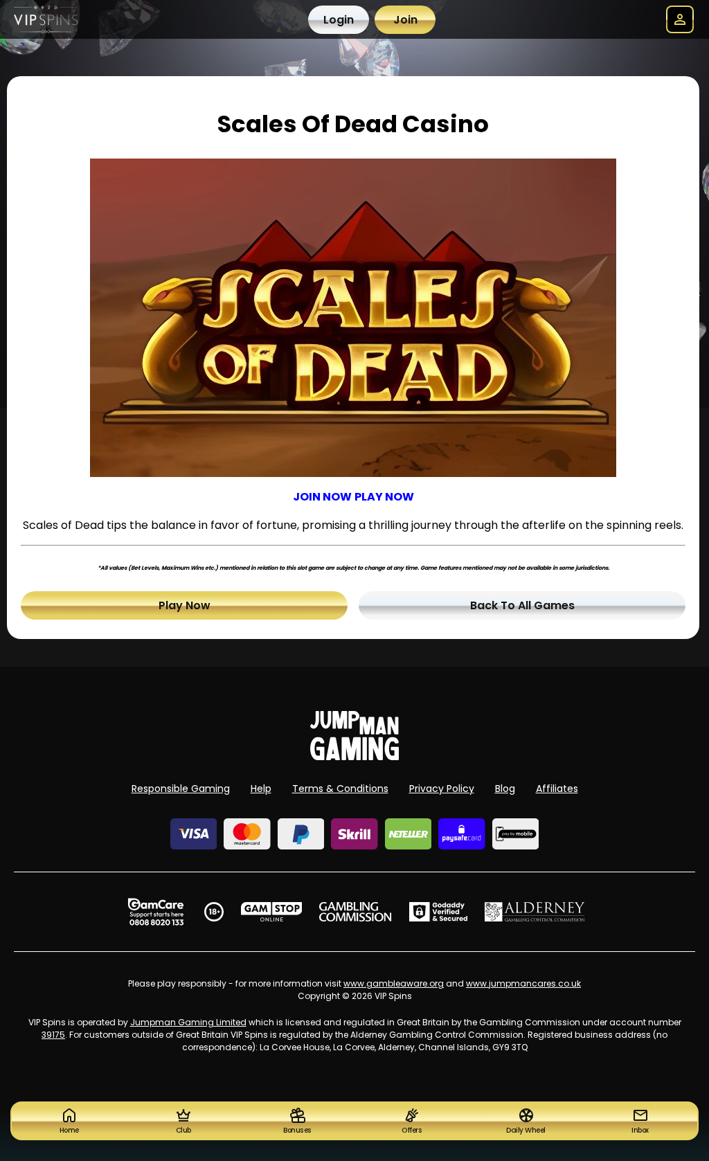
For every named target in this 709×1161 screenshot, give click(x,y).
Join (405, 20)
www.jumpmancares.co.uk (523, 983)
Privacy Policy (441, 788)
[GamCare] (156, 911)
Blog (505, 788)
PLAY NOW (384, 497)
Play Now (184, 605)
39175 (53, 1035)
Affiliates (557, 788)
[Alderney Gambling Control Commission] (535, 911)
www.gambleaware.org (393, 983)
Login (338, 20)
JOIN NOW (322, 497)
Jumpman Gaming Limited (188, 1022)
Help (261, 788)
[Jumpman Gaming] (354, 756)
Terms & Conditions (340, 788)
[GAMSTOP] (272, 911)
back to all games (522, 605)
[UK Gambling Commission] (355, 911)
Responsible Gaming (181, 788)
